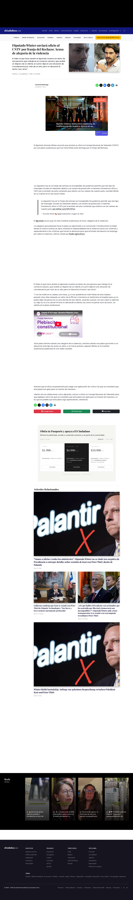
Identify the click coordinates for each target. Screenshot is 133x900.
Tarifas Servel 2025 (98, 887)
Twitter (49, 858)
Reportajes (92, 863)
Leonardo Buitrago (41, 85)
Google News (48, 411)
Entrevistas (103, 31)
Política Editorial (31, 855)
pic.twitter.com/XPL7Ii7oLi (64, 209)
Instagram (50, 855)
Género (68, 37)
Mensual (100, 439)
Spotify (49, 867)
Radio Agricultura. (77, 234)
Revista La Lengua (95, 867)
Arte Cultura (88, 37)
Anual (109, 439)
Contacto (29, 861)
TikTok (49, 863)
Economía (40, 37)
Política (16, 37)
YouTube (106, 411)
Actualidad (23, 74)
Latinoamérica (66, 31)
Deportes (122, 876)
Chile (50, 31)
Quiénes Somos (31, 852)
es (124, 887)
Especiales (80, 876)
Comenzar (52, 467)
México (56, 31)
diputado (40, 221)
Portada (37, 74)
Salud (67, 876)
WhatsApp (77, 411)
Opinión (94, 31)
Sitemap (108, 887)
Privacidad (29, 863)
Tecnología (114, 876)
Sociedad (77, 37)
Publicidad (29, 858)
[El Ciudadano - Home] (12, 30)
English (76, 31)
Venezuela (71, 858)
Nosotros (61, 887)
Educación (96, 876)
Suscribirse (76, 467)
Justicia (59, 37)
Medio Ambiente (28, 37)
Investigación (114, 31)
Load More (66, 833)
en (127, 887)
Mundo (44, 31)
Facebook (50, 852)
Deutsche (84, 31)
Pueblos (50, 37)
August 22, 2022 (77, 214)
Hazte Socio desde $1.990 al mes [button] (108, 38)
